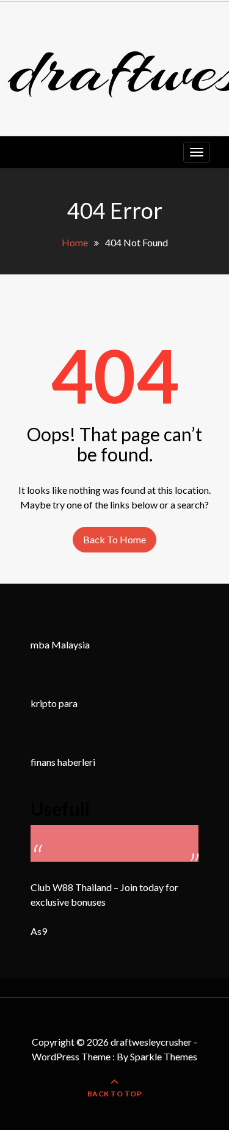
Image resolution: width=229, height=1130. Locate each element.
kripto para (54, 703)
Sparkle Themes (163, 1056)
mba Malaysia (60, 644)
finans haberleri (63, 762)
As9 (39, 931)
